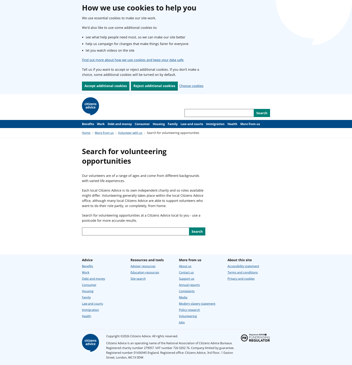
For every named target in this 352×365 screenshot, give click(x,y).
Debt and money (120, 124)
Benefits (88, 124)
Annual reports (189, 285)
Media (183, 297)
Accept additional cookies (106, 86)
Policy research (189, 310)
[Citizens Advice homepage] (91, 106)
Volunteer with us (130, 133)
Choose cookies (191, 86)
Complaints (187, 291)
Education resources (145, 272)
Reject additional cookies (154, 86)
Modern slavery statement (197, 304)
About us (185, 266)
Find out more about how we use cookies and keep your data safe (133, 60)
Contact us (186, 272)
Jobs (182, 322)
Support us (186, 279)
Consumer (142, 124)
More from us (250, 124)
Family (173, 124)
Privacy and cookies (241, 279)
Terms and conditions (243, 272)
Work (101, 124)
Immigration (215, 124)
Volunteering (188, 316)
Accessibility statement (243, 266)
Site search (138, 279)
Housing (159, 124)
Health (232, 124)
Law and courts (192, 124)
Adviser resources (143, 266)
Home (86, 133)
